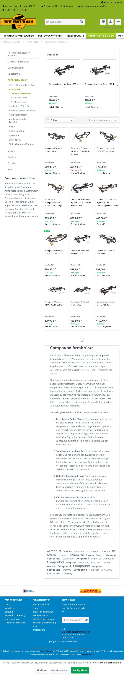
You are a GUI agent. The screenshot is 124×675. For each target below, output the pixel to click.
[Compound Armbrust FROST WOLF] (82, 290)
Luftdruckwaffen (16, 67)
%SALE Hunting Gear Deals (22, 85)
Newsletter (10, 608)
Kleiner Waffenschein (15, 622)
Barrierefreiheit (41, 604)
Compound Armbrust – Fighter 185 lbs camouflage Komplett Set (107, 202)
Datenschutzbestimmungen (76, 631)
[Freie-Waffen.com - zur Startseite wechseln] (18, 22)
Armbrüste (14, 89)
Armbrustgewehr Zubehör (22, 110)
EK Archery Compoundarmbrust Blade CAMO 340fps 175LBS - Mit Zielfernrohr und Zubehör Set (56, 202)
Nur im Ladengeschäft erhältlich (19, 54)
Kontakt (8, 604)
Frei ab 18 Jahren (56, 107)
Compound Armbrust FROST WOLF (80, 303)
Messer (11, 150)
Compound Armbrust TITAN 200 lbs (54, 252)
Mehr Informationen (110, 662)
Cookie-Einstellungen (44, 619)
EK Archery (106, 569)
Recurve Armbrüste (19, 97)
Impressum (39, 629)
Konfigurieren (80, 670)
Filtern (53, 120)
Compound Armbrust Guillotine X (105, 252)
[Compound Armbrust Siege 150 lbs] (56, 137)
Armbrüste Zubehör (19, 106)
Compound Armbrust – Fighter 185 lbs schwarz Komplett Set (81, 202)
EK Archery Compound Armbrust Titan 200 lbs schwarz (80, 151)
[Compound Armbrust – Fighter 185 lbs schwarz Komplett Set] (82, 188)
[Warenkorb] (118, 22)
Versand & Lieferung (15, 615)
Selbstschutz (14, 73)
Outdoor (12, 157)
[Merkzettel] (103, 22)
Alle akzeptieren (59, 670)
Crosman (105, 551)
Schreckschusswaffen (18, 61)
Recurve (100, 555)
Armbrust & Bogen (17, 79)
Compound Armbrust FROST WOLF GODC (54, 303)
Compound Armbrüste (21, 93)
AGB (35, 626)
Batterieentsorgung (43, 611)
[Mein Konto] (111, 22)
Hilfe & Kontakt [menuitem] (111, 2)
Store (36, 608)
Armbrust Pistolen (18, 114)
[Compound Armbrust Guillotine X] (108, 239)
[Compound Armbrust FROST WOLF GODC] (56, 290)
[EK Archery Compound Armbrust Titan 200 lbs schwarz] (82, 137)
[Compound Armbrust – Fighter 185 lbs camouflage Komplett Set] (108, 188)
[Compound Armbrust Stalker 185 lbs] (64, 70)
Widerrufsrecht (41, 615)
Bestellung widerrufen (113, 27)
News (10, 169)
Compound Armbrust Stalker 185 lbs (64, 84)
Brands (11, 163)
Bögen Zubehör (17, 130)
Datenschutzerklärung (44, 622)
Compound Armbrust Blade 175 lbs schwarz (106, 150)
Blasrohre (14, 135)
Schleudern (15, 139)
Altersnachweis (12, 619)
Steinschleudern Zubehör (22, 144)
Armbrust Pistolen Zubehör (18, 121)
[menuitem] (19, 6)
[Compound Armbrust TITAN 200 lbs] (56, 239)
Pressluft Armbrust (18, 102)
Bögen (12, 126)
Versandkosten (46, 651)
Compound (80, 551)
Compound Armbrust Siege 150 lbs (54, 150)
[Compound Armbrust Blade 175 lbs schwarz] (108, 137)
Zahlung (9, 611)
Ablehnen (42, 670)
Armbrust (54, 551)
